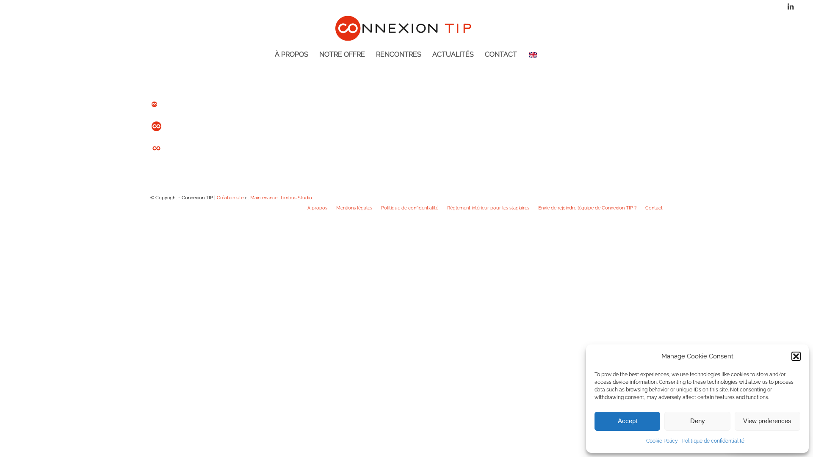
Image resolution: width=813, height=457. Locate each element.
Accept (627, 420)
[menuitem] (291, 61)
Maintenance (263, 198)
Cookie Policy (662, 441)
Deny (697, 420)
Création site (230, 198)
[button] (796, 356)
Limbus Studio (296, 198)
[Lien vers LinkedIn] (790, 6)
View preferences (767, 420)
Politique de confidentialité (713, 441)
